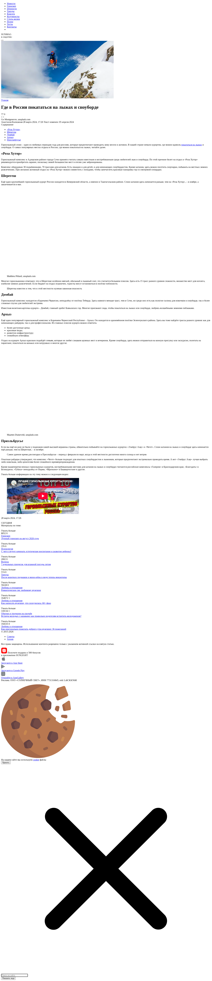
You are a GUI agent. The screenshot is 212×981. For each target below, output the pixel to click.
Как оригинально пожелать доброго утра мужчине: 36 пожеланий (33, 629)
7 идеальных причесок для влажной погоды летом (26, 564)
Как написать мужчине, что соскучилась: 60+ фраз (26, 603)
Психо (10, 21)
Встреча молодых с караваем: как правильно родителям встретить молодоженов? (41, 616)
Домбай (11, 134)
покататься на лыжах (191, 145)
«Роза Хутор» (13, 129)
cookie (36, 760)
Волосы (5, 562)
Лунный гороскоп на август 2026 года (20, 538)
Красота (11, 14)
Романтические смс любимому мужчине (21, 590)
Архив (10, 639)
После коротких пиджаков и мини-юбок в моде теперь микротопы (34, 577)
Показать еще (8, 978)
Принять (6, 763)
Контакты (12, 27)
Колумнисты (13, 16)
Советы (10, 636)
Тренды (10, 11)
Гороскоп (11, 6)
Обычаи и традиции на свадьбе (16, 613)
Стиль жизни (13, 19)
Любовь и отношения (11, 587)
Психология (7, 549)
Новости (11, 3)
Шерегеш (11, 132)
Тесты (10, 24)
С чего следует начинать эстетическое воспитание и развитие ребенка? (36, 551)
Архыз (10, 137)
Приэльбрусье (14, 140)
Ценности (12, 8)
